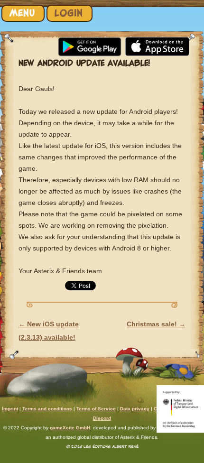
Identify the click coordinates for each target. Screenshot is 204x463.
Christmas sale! (156, 324)
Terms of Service (96, 408)
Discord (102, 418)
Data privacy (134, 408)
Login (69, 13)
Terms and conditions (47, 408)
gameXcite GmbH (70, 427)
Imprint (10, 408)
